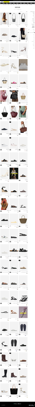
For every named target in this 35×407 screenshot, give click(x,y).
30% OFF (10, 396)
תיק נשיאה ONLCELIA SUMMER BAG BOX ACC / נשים (5, 87)
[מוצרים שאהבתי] (2, 1)
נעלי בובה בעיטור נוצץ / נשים (16, 241)
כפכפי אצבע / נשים (7, 71)
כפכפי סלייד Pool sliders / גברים (25, 349)
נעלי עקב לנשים (8, 349)
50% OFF (19, 396)
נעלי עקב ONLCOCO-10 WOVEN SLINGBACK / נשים (5, 272)
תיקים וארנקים (33, 26)
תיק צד (27, 118)
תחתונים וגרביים (33, 25)
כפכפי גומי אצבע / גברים (16, 349)
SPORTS (16, 4)
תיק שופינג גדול (17, 118)
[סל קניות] (1, 1)
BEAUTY (13, 4)
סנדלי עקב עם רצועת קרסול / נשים (15, 71)
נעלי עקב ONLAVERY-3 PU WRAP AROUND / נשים (5, 56)
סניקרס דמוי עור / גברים (16, 149)
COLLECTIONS (18, 9)
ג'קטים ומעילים (33, 18)
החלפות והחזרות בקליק (6, 1)
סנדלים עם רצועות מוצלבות (16, 195)
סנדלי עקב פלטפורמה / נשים (7, 195)
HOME (11, 4)
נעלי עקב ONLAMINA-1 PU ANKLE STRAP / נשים (24, 303)
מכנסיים (33, 21)
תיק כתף (27, 40)
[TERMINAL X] (17, 3)
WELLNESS (5, 4)
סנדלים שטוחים (26, 195)
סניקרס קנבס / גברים (7, 149)
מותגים (18, 4)
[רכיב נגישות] (34, 404)
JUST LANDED (30, 4)
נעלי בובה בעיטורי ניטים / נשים (25, 241)
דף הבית (20, 9)
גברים (22, 4)
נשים (24, 4)
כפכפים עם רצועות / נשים (26, 149)
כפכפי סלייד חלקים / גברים (16, 40)
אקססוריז (33, 13)
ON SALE (27, 4)
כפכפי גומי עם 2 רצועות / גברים (7, 40)
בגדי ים (33, 14)
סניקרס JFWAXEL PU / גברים (7, 241)
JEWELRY (8, 4)
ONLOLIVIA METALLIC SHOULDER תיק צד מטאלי (15, 365)
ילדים (20, 4)
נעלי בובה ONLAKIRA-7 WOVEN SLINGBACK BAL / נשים (15, 134)
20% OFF (19, 180)
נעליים (33, 22)
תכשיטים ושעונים (33, 27)
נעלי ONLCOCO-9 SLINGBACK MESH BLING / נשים (14, 56)
